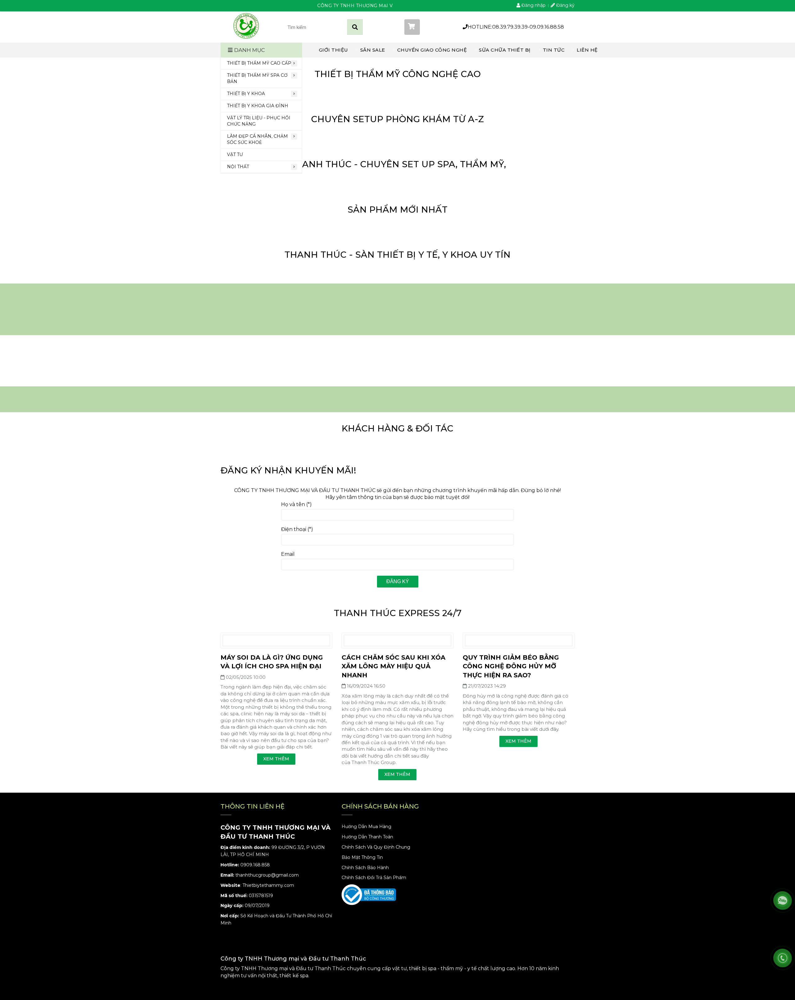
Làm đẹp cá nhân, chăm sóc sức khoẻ (257, 139)
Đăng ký (397, 581)
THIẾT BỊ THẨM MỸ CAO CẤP (259, 63)
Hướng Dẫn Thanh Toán (367, 837)
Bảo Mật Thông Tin (362, 857)
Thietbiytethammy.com (268, 885)
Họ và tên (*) (296, 504)
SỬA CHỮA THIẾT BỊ (505, 50)
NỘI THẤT (238, 166)
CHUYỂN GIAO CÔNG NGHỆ (432, 50)
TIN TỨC (554, 50)
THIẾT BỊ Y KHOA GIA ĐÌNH (257, 105)
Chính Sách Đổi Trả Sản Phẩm (374, 877)
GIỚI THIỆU (333, 50)
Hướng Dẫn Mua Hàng (366, 826)
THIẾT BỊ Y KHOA (246, 93)
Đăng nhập (533, 5)
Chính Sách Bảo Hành (365, 867)
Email (288, 554)
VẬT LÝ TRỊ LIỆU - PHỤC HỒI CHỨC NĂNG (258, 121)
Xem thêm (276, 759)
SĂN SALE (372, 50)
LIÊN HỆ (587, 50)
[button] (428, 27)
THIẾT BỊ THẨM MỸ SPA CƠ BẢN (257, 78)
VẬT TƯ (235, 154)
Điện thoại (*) (297, 529)
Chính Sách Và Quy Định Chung (376, 847)
